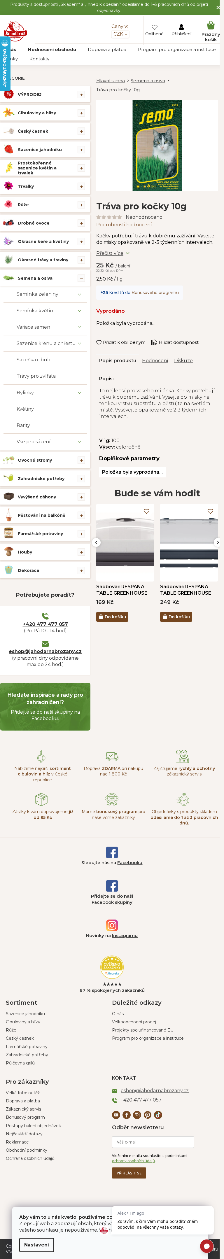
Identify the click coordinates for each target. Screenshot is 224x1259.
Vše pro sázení (33, 441)
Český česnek (33, 131)
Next (218, 542)
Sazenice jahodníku (40, 149)
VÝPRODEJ (29, 94)
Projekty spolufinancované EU (143, 1030)
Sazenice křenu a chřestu (46, 343)
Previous (96, 542)
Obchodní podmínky (26, 1150)
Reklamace (17, 1142)
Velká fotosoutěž (23, 1092)
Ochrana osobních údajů (30, 1158)
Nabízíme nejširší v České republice (42, 774)
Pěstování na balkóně (41, 515)
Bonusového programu (155, 292)
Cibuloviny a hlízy (37, 112)
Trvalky (26, 186)
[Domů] (113, 80)
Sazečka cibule (34, 360)
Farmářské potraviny (40, 533)
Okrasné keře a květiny (43, 241)
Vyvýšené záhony (37, 497)
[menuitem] (52, 49)
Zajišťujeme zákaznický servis (184, 771)
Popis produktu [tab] (117, 360)
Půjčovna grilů (20, 1063)
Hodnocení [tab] (155, 360)
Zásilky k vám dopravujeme (42, 814)
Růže (23, 204)
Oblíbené (154, 33)
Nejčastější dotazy (24, 1134)
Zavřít (106, 336)
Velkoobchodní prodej (134, 1022)
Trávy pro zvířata (36, 376)
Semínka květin (35, 311)
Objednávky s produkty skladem (184, 817)
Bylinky (25, 392)
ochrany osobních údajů (133, 1160)
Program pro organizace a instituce (148, 1038)
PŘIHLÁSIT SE (129, 1173)
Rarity (23, 425)
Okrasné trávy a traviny (43, 259)
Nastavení (36, 1245)
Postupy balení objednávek (33, 1125)
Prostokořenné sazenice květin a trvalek (37, 168)
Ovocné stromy (35, 460)
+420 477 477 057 (45, 624)
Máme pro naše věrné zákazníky (113, 814)
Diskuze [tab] (183, 360)
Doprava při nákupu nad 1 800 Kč (113, 771)
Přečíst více (109, 253)
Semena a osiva (35, 278)
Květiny (25, 409)
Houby (25, 552)
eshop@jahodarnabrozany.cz (45, 651)
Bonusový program (25, 1117)
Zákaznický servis (23, 1109)
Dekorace (28, 570)
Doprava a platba (23, 1101)
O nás (118, 1013)
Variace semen (33, 327)
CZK (118, 34)
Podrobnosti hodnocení (124, 224)
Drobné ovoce (34, 223)
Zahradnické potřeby (41, 478)
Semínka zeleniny (37, 294)
